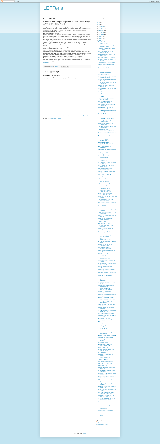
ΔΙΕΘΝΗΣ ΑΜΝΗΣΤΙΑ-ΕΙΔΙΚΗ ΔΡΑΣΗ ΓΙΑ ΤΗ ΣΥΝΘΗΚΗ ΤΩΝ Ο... (107, 187)
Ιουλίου (100, 36)
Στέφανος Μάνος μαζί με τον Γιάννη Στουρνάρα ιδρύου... (106, 350)
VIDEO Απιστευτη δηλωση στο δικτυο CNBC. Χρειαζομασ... (106, 99)
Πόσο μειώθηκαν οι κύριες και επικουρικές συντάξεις (105, 169)
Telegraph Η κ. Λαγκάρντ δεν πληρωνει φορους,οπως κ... (107, 127)
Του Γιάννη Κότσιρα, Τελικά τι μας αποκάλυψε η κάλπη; (105, 200)
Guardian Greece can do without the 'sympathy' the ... (106, 105)
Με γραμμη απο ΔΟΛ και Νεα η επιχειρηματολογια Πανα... (105, 238)
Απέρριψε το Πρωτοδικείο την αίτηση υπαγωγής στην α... (106, 270)
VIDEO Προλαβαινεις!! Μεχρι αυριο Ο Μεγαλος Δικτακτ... (106, 166)
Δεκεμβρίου (101, 26)
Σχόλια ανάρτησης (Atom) (55, 118)
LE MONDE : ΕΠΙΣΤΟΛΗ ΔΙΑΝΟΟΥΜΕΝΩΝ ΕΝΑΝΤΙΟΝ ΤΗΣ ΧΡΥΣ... (106, 143)
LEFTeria (53, 8)
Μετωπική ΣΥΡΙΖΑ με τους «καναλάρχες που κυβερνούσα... (107, 206)
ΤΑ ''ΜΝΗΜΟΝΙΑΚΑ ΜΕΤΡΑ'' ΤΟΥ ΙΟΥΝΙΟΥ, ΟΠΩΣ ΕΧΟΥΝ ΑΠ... (105, 289)
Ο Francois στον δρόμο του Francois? (106, 185)
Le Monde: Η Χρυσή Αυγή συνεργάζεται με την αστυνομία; (107, 264)
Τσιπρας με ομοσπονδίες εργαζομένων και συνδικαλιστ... (106, 279)
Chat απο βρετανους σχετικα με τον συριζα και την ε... (106, 301)
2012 (98, 24)
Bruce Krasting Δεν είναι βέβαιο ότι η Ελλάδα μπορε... (106, 55)
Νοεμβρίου (101, 28)
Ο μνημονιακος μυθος (103, 178)
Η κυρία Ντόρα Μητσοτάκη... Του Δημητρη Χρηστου (105, 124)
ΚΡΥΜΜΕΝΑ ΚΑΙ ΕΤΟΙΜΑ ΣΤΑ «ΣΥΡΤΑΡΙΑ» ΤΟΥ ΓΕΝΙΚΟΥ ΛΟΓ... (106, 276)
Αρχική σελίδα (66, 116)
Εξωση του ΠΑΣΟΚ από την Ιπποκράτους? (104, 147)
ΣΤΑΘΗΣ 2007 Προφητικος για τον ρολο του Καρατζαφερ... (107, 387)
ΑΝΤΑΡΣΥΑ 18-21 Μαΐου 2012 (105, 363)
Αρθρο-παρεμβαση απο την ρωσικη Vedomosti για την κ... (106, 180)
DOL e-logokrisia (102, 352)
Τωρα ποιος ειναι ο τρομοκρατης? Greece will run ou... (106, 226)
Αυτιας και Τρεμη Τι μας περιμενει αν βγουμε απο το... (106, 407)
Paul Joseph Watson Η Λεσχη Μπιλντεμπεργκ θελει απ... (105, 102)
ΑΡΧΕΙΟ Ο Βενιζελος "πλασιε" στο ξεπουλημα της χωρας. (105, 229)
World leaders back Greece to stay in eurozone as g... (106, 371)
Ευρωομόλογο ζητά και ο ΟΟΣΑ (105, 325)
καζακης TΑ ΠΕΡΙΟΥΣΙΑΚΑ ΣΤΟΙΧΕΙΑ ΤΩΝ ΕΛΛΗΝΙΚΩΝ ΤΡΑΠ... (106, 399)
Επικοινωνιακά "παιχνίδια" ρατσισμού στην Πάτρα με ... (106, 251)
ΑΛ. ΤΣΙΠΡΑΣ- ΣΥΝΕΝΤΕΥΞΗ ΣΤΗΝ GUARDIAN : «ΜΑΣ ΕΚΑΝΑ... (106, 396)
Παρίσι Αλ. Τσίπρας (102, 365)
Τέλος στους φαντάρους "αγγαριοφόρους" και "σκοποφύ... (106, 130)
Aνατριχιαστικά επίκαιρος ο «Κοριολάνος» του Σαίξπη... (105, 248)
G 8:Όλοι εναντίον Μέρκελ (104, 330)
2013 (98, 22)
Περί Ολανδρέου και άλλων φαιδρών (106, 57)
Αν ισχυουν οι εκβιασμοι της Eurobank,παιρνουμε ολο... (105, 292)
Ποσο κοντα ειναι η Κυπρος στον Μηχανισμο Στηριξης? (105, 235)
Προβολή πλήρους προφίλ (102, 424)
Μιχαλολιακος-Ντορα (103, 342)
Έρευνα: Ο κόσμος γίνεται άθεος (105, 337)
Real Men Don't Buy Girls (104, 223)
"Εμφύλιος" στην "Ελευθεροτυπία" (105, 183)
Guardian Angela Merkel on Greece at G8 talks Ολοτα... (106, 377)
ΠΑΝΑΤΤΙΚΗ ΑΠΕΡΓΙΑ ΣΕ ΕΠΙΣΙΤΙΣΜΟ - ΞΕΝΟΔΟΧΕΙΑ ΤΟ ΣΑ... (107, 257)
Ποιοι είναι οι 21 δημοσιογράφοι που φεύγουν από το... (106, 42)
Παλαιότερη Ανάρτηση (85, 116)
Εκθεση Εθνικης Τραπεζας (104, 74)
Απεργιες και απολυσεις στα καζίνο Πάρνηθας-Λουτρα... (106, 65)
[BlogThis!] (63, 66)
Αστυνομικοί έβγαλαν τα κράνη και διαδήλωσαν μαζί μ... (106, 286)
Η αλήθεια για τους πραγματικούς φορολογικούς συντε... (105, 245)
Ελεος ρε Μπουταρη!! (103, 347)
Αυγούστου (101, 34)
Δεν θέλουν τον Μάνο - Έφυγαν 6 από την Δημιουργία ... (106, 172)
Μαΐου (100, 40)
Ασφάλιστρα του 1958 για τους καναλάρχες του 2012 (105, 153)
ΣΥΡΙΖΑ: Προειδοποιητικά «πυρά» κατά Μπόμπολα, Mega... (107, 311)
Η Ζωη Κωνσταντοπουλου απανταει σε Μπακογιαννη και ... (107, 133)
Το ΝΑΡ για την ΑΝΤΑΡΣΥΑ (104, 357)
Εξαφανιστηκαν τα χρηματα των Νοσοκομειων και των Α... (105, 345)
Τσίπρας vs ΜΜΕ (102, 221)
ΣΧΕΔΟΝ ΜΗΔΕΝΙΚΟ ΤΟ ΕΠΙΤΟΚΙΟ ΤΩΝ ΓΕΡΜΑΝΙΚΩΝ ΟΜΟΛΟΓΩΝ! (106, 298)
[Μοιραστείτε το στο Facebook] (66, 66)
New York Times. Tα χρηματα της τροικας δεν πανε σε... (105, 52)
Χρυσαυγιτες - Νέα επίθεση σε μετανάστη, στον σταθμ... (105, 71)
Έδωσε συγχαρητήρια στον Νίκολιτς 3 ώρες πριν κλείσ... (106, 380)
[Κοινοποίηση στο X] (65, 66)
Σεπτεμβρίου (101, 32)
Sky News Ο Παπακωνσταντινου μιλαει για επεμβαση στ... (107, 374)
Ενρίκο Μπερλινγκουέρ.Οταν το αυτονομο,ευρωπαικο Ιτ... (105, 194)
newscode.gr (46, 62)
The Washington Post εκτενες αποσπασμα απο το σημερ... (105, 191)
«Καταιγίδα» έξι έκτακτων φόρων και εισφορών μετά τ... (106, 160)
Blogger (84, 433)
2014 (98, 21)
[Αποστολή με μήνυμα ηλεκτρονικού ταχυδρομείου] (61, 66)
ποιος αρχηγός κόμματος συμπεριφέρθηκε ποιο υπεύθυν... (106, 319)
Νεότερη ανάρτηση (48, 116)
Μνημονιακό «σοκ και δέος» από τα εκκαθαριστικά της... (106, 156)
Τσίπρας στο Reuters (103, 359)
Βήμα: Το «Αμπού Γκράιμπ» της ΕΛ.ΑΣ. (107, 335)
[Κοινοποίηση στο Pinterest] (68, 66)
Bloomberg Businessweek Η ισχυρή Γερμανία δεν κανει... (106, 45)
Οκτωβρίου (101, 30)
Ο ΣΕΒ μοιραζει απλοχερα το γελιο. (106, 313)
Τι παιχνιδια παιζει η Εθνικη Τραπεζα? (106, 62)
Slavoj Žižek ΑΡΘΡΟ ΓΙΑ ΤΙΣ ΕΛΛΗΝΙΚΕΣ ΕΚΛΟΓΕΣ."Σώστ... (106, 117)
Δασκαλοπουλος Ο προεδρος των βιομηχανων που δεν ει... (105, 108)
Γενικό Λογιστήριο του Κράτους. (105, 410)
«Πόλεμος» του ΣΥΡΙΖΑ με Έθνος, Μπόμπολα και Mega (106, 219)
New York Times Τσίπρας (104, 405)
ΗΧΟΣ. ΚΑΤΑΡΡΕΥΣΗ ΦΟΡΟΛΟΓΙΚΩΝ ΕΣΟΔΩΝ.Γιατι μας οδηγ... (107, 77)
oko (98, 422)
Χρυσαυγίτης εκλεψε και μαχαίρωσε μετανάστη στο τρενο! (106, 121)
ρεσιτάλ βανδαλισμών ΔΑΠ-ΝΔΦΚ (105, 361)
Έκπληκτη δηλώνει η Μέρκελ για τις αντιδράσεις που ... (106, 332)
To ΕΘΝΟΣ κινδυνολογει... (104, 412)
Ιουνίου (100, 38)
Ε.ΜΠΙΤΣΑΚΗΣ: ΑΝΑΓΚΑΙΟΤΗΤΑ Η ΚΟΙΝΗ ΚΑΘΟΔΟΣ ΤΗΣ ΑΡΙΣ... (106, 393)
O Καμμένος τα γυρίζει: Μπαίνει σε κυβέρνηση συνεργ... (106, 139)
